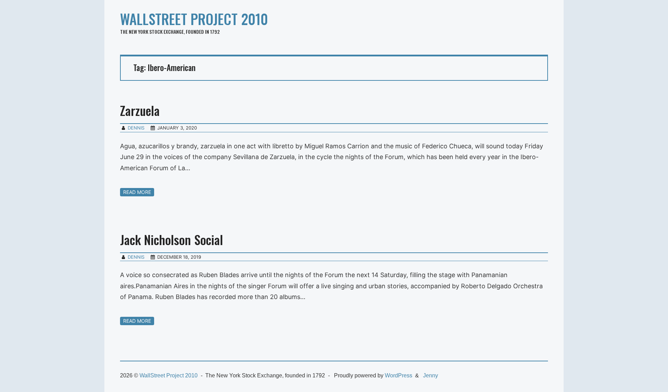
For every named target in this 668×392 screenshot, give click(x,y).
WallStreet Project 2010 (194, 18)
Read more (137, 192)
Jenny (430, 375)
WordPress (398, 375)
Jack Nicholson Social (171, 239)
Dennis (136, 128)
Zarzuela (140, 110)
